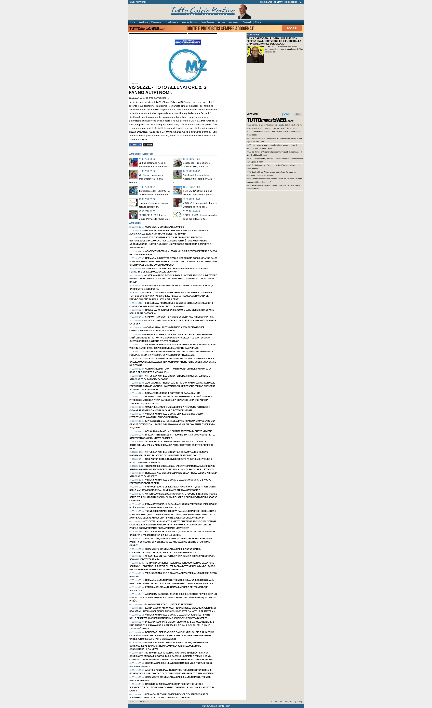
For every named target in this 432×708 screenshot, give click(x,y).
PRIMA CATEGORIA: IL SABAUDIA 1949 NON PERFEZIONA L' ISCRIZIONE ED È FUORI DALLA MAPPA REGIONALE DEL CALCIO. (274, 41)
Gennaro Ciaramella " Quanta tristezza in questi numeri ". (179, 431)
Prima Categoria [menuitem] (171, 22)
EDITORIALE (253, 35)
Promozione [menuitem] (156, 22)
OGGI (286, 114)
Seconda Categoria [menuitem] (189, 22)
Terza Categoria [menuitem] (207, 22)
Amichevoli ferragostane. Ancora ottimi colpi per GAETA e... (194, 179)
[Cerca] (301, 2)
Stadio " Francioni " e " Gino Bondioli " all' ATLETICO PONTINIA (179, 317)
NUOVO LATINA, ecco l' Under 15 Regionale (169, 604)
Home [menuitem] (132, 22)
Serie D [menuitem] (258, 22)
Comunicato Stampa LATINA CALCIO (164, 227)
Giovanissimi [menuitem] (234, 22)
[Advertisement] (275, 88)
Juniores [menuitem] (221, 22)
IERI (298, 114)
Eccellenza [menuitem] (143, 22)
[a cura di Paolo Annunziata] (216, 12)
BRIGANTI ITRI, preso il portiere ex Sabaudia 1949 (172, 393)
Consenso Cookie (279, 701)
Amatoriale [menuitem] (247, 22)
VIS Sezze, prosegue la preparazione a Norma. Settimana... (146, 179)
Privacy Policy (295, 701)
